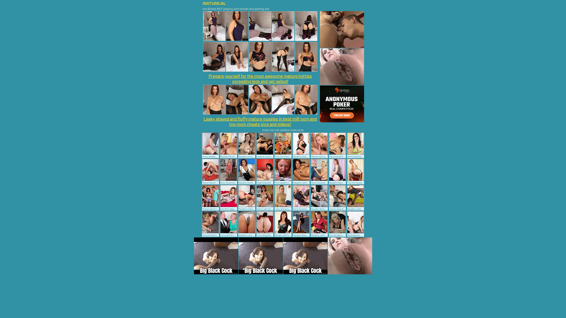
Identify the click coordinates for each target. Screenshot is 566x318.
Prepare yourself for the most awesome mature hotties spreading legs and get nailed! (260, 78)
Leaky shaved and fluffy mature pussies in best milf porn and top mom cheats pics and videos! (260, 121)
